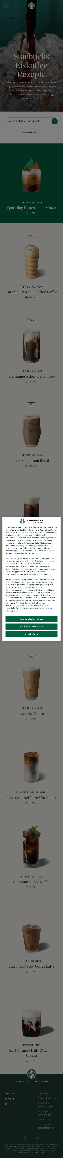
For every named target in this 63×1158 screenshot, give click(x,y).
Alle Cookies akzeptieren (31, 626)
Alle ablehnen (31, 634)
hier (16, 551)
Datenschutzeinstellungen (31, 619)
